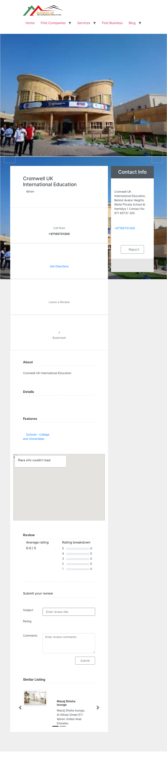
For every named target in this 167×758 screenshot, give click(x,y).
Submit (85, 660)
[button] (20, 707)
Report (133, 249)
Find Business (112, 23)
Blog (132, 23)
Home (30, 23)
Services (83, 23)
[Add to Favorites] (59, 330)
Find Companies (53, 23)
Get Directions (59, 266)
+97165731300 (124, 228)
